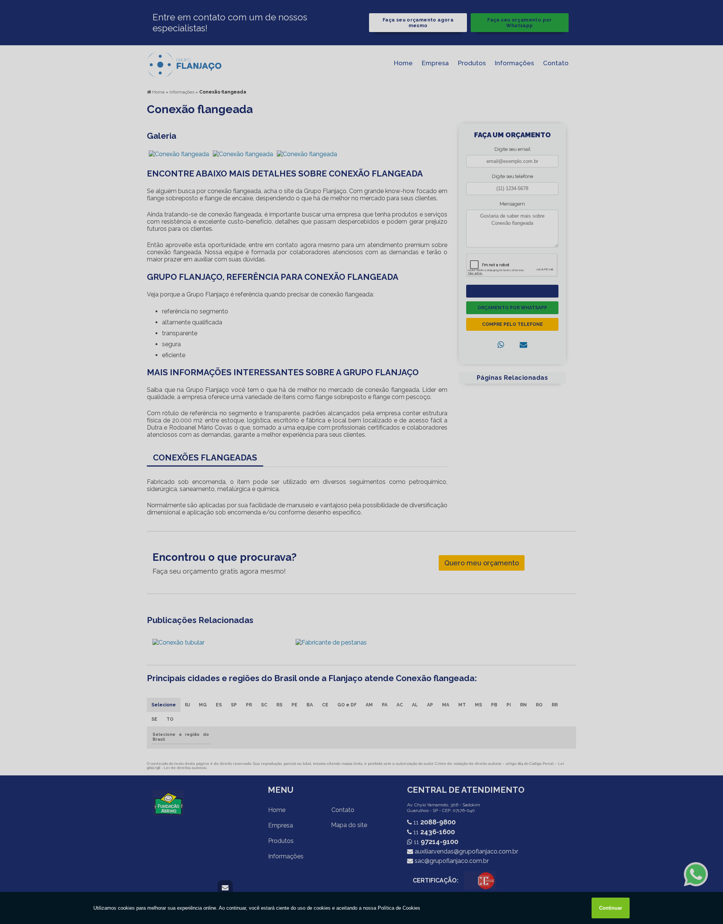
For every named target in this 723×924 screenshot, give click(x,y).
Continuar (610, 908)
